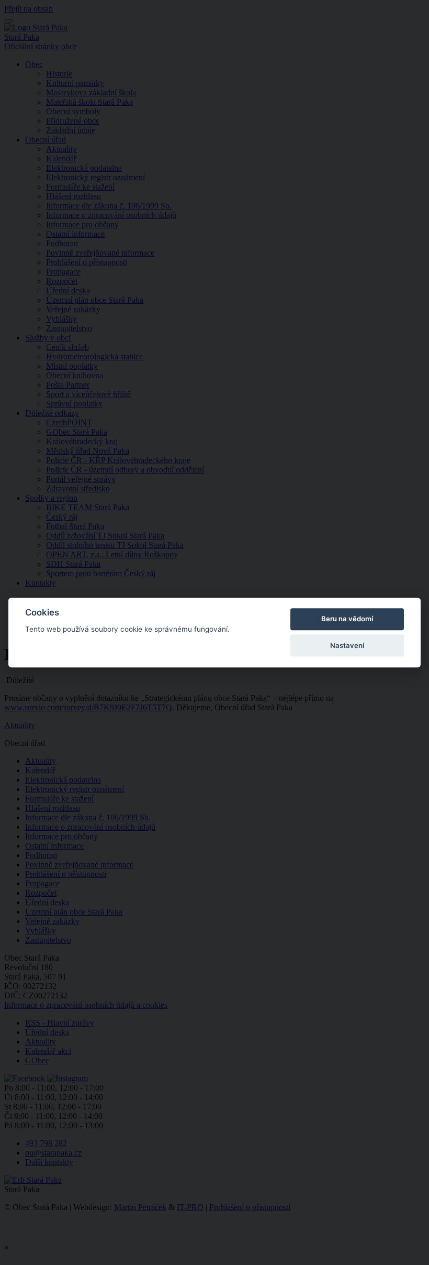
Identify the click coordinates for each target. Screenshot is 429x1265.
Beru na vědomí (347, 619)
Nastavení (347, 645)
